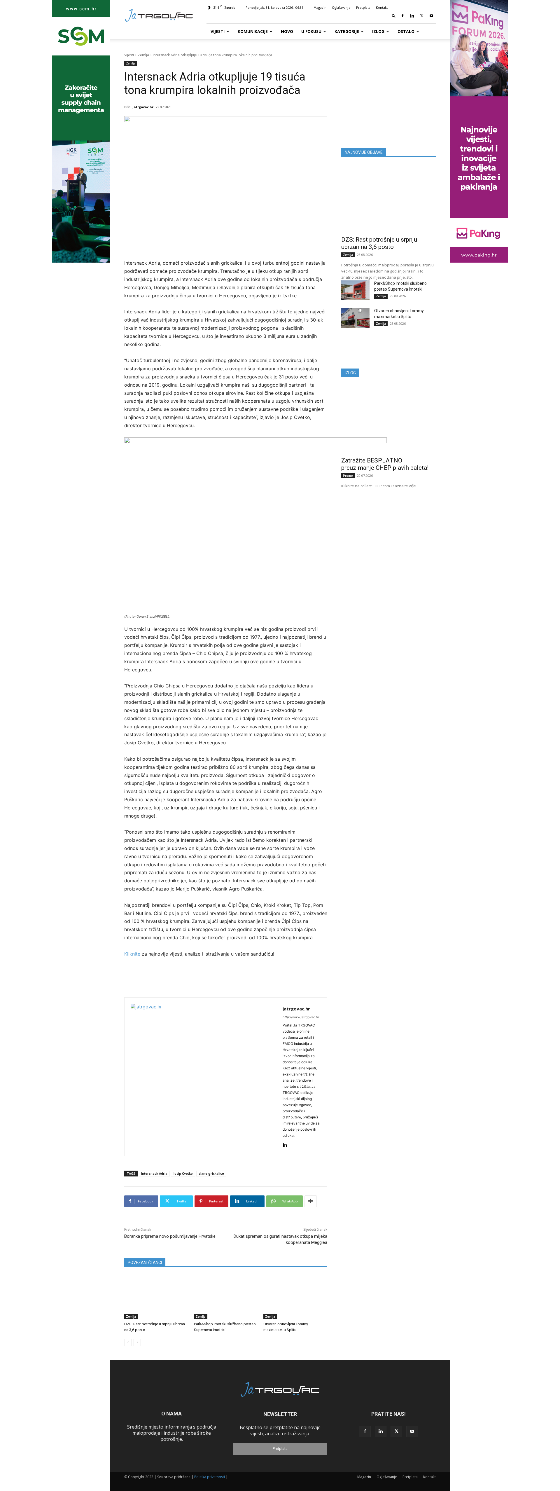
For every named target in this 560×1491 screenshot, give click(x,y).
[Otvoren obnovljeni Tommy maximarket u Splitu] (295, 1296)
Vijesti (218, 31)
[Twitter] (421, 16)
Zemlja (143, 55)
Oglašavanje (341, 7)
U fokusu (311, 31)
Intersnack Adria (154, 1173)
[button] (393, 15)
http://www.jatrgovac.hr (301, 1017)
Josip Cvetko (183, 1173)
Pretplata (363, 7)
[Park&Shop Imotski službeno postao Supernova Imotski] (226, 1296)
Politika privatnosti (209, 1476)
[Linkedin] (412, 16)
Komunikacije (253, 31)
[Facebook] (402, 16)
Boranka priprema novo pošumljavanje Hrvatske (170, 1236)
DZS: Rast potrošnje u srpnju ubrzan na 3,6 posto (379, 243)
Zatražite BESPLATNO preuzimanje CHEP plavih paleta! (384, 464)
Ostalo (406, 31)
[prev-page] (128, 1342)
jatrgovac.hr (142, 107)
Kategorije (347, 31)
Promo (348, 476)
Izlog (378, 31)
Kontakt (382, 7)
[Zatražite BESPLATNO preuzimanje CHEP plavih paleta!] (388, 419)
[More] (310, 1201)
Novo (287, 31)
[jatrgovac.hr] (203, 1077)
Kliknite (133, 954)
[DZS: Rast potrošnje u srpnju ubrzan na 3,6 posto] (156, 1296)
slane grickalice (211, 1173)
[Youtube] (431, 16)
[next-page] (137, 1342)
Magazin (320, 7)
